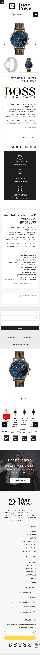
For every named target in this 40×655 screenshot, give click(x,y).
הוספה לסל (33, 438)
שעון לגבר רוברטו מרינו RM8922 (24, 421)
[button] (35, 44)
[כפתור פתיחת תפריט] (35, 14)
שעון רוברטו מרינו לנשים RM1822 (15, 423)
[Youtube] (15, 645)
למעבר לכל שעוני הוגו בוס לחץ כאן (24, 283)
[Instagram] (20, 645)
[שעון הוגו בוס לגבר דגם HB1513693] (20, 39)
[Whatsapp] (30, 645)
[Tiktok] (10, 645)
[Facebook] (25, 645)
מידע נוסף (6, 438)
